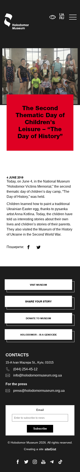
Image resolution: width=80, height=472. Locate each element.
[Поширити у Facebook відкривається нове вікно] (31, 245)
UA (61, 15)
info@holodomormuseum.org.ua (37, 375)
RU (61, 18)
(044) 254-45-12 (25, 369)
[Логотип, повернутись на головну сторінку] (12, 21)
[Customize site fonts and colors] (52, 17)
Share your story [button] (38, 301)
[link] (40, 320)
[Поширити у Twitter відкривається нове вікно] (41, 245)
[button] (40, 286)
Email (40, 410)
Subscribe (40, 428)
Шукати (33, 17)
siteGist (50, 449)
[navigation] (72, 17)
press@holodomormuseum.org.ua (39, 390)
